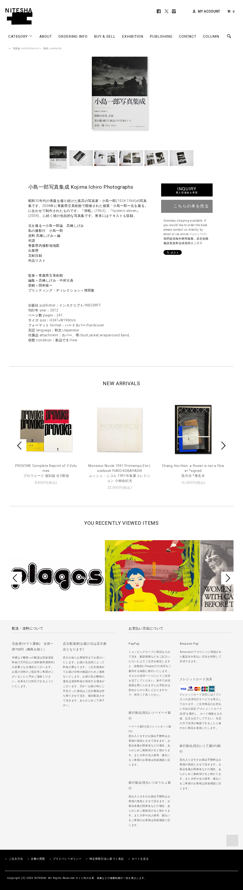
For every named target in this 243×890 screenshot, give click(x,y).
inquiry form (198, 234)
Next (223, 445)
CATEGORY (18, 36)
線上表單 (197, 243)
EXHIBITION (132, 36)
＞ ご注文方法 (14, 858)
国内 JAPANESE (52, 48)
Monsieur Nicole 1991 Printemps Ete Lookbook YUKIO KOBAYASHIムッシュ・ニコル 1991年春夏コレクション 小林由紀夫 (119, 473)
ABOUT (45, 36)
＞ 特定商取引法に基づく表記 (104, 858)
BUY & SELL (104, 36)
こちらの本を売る (191, 206)
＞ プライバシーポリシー (65, 858)
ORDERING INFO (72, 36)
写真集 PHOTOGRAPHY (26, 48)
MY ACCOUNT (209, 11)
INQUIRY (187, 190)
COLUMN (211, 36)
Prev (20, 445)
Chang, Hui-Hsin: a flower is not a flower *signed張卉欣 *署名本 (193, 471)
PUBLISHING (161, 36)
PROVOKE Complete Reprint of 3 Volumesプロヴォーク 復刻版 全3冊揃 (46, 471)
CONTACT (187, 36)
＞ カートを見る (138, 858)
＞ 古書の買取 (36, 858)
